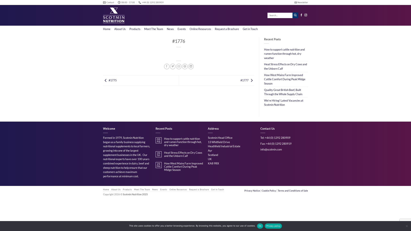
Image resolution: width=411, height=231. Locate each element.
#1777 (244, 80)
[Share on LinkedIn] (191, 66)
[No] (407, 227)
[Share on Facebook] (167, 66)
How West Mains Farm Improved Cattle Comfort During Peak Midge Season (284, 79)
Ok (260, 226)
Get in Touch (250, 29)
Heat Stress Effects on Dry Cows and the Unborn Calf (285, 66)
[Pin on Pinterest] (185, 66)
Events (182, 29)
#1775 (112, 80)
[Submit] (295, 15)
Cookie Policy (269, 190)
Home (106, 29)
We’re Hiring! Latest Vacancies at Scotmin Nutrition (283, 103)
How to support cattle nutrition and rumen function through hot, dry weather (284, 54)
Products (134, 29)
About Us (120, 29)
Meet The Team (153, 29)
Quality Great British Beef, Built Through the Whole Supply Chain (283, 92)
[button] (301, 2)
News (170, 29)
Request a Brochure (227, 29)
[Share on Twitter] (172, 66)
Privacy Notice (252, 190)
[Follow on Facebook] (301, 15)
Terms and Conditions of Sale (293, 190)
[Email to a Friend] (179, 66)
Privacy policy (273, 226)
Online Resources (200, 29)
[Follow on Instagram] (305, 15)
